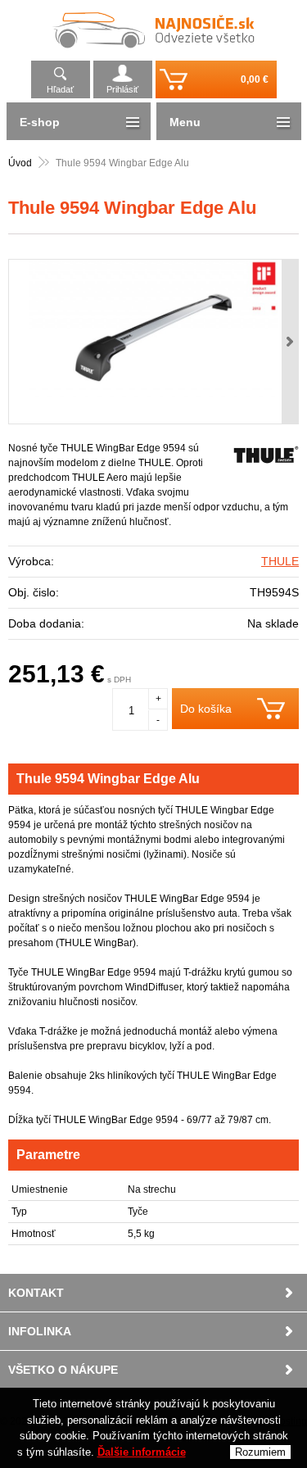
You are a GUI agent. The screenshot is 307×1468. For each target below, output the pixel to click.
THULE (280, 561)
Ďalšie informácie (141, 1452)
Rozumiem (260, 1452)
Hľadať (60, 89)
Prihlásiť (122, 89)
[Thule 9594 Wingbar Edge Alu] (153, 341)
